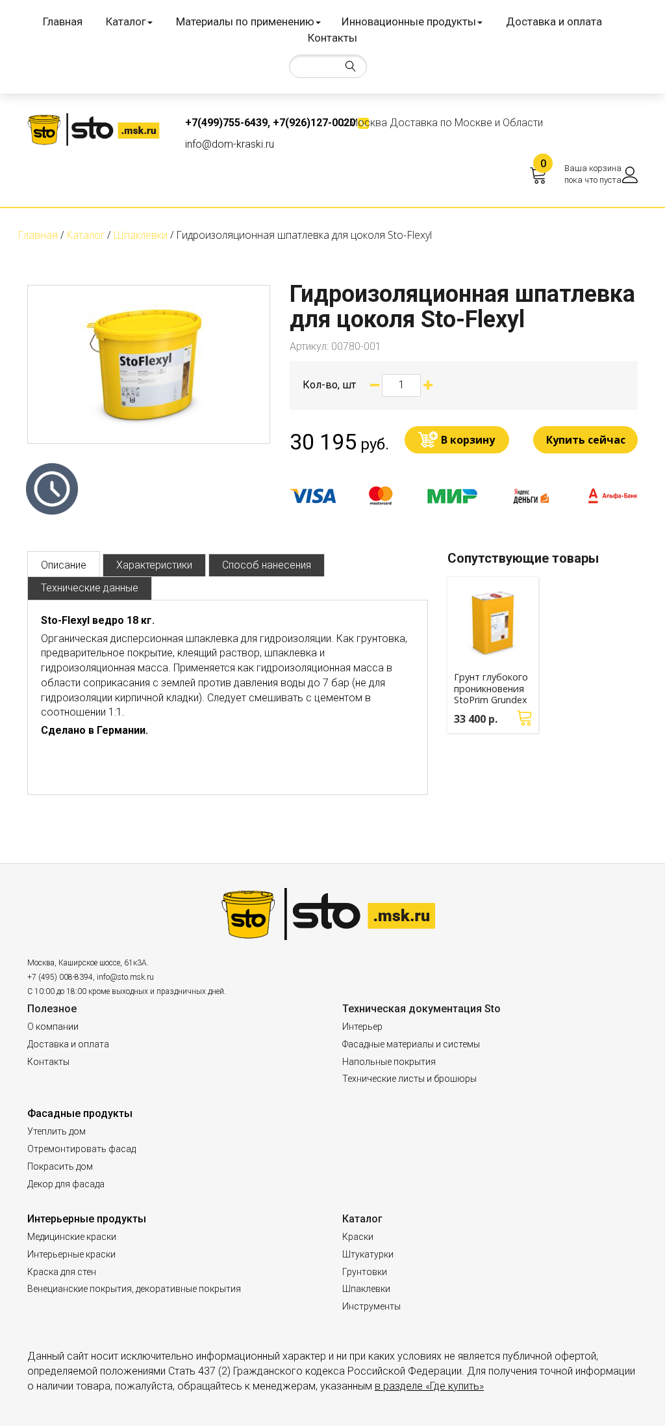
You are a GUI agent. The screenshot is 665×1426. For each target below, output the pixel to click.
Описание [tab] (63, 565)
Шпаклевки (366, 1289)
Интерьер (362, 1026)
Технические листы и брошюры (409, 1078)
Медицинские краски (71, 1236)
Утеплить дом (56, 1131)
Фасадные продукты (79, 1113)
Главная (62, 21)
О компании (53, 1026)
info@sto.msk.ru (125, 977)
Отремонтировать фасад (81, 1149)
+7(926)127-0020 (314, 122)
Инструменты (371, 1306)
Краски (357, 1236)
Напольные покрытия (389, 1061)
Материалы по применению (245, 21)
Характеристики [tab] (154, 565)
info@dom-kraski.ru (229, 144)
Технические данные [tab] (89, 588)
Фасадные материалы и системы (411, 1044)
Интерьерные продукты (86, 1219)
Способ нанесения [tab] (266, 565)
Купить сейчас (585, 440)
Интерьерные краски (71, 1254)
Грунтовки (364, 1272)
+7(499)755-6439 (226, 122)
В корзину (468, 440)
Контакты (332, 37)
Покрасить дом (60, 1166)
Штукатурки (368, 1254)
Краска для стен (61, 1272)
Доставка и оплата (554, 21)
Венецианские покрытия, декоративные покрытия (134, 1289)
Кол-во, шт (329, 385)
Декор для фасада (66, 1184)
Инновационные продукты (409, 21)
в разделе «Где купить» (429, 1386)
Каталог (126, 21)
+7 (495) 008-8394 (60, 977)
